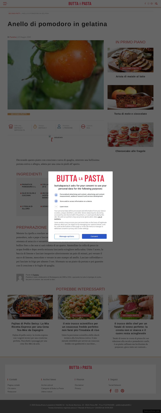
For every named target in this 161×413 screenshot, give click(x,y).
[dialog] (80, 206)
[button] (80, 206)
